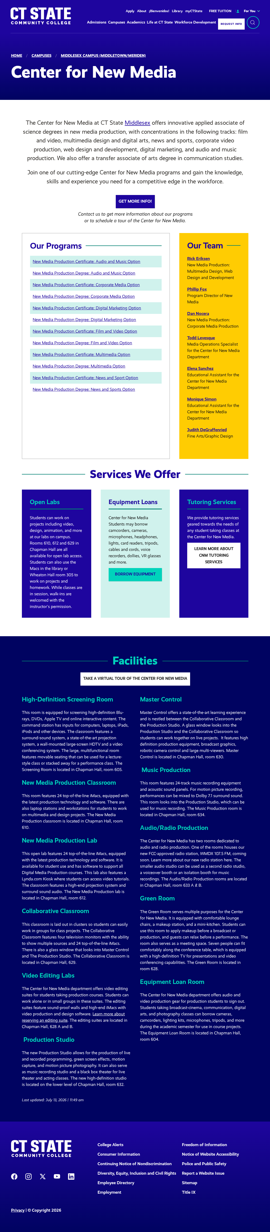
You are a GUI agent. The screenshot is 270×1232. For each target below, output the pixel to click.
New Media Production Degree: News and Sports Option (84, 389)
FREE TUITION (220, 11)
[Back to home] (41, 15)
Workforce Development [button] (195, 22)
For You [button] (249, 11)
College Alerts (110, 1144)
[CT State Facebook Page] (14, 1175)
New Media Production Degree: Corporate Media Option (84, 296)
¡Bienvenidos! (159, 11)
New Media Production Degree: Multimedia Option (79, 366)
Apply (130, 11)
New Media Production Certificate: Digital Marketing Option (87, 307)
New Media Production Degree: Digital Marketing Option (84, 319)
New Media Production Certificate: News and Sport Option (85, 377)
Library (177, 11)
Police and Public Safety (204, 1163)
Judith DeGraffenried (207, 429)
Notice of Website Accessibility (210, 1154)
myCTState (193, 11)
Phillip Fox (197, 289)
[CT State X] (43, 1175)
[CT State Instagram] (28, 1175)
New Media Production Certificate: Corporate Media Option (86, 284)
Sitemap (189, 1182)
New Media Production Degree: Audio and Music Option (84, 273)
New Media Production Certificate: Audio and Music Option (86, 261)
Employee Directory (116, 1182)
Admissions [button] (96, 22)
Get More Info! (135, 201)
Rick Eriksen (198, 258)
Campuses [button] (116, 22)
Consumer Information (119, 1154)
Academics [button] (136, 22)
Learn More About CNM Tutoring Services (213, 555)
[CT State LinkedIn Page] (71, 1175)
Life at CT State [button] (160, 22)
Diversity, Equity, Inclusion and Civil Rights (136, 1173)
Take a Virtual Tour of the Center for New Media (135, 678)
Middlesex (137, 122)
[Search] (253, 22)
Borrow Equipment (135, 574)
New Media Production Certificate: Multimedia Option (81, 354)
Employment (109, 1192)
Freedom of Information (204, 1144)
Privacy (18, 1210)
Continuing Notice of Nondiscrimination (135, 1163)
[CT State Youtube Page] (57, 1175)
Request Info (231, 23)
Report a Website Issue (203, 1173)
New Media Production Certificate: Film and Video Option (85, 331)
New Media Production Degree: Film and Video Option (82, 342)
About (141, 11)
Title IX (189, 1192)
